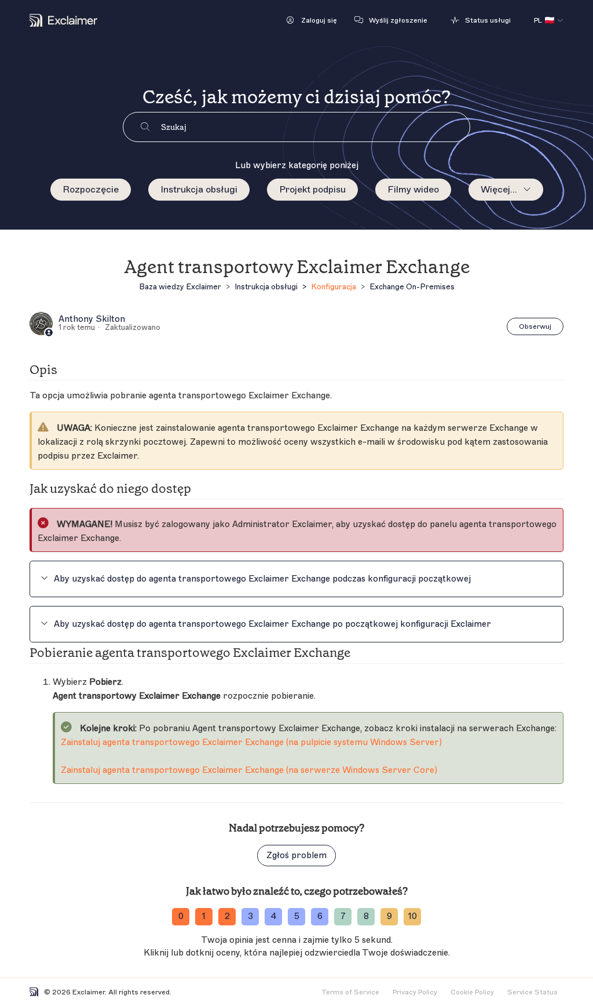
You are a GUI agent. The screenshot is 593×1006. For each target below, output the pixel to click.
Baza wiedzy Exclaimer (180, 286)
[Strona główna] (63, 20)
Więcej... (499, 189)
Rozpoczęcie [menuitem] (91, 189)
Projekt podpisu (312, 189)
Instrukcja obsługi (198, 189)
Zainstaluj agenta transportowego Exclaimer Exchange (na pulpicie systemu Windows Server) (251, 742)
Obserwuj (535, 326)
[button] (312, 20)
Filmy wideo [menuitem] (413, 189)
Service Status (532, 992)
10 (412, 916)
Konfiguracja (333, 286)
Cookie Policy (472, 992)
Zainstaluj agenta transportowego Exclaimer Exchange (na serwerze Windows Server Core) (249, 770)
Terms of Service (350, 992)
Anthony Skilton (91, 319)
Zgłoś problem (296, 855)
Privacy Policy (415, 992)
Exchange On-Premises (412, 286)
